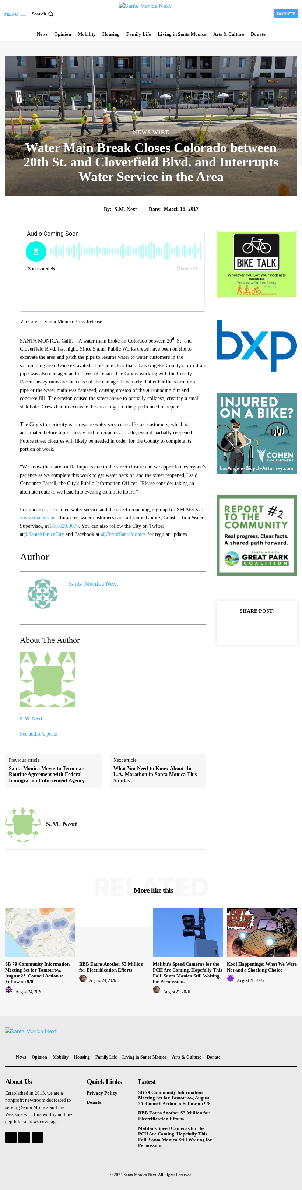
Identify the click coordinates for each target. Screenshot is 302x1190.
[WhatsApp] (282, 627)
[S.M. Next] (23, 824)
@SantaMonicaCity (44, 534)
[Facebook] (231, 627)
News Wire (151, 132)
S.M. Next (126, 209)
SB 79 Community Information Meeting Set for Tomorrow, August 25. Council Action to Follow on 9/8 (37, 972)
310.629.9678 (64, 526)
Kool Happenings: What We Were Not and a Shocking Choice (262, 967)
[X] (248, 627)
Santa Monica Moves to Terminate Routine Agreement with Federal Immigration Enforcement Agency (47, 775)
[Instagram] (24, 1137)
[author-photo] (10, 991)
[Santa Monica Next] (152, 13)
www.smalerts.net (38, 517)
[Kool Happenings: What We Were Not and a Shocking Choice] (262, 932)
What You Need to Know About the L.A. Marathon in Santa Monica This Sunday (155, 775)
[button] (43, 14)
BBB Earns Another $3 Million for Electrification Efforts (111, 967)
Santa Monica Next (93, 583)
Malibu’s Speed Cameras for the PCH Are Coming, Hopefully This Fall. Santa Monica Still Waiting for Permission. (187, 972)
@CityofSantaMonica (123, 534)
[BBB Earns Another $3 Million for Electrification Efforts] (114, 932)
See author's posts (38, 734)
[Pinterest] (265, 627)
